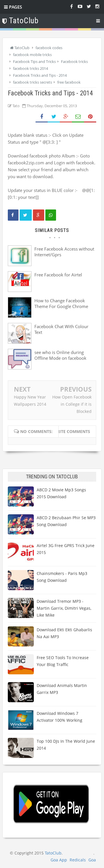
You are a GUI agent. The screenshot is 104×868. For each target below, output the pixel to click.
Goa (92, 860)
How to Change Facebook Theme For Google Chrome (61, 303)
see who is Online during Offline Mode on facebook (60, 355)
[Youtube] (80, 6)
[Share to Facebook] (42, 116)
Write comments (71, 431)
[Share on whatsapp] (50, 215)
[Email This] (78, 116)
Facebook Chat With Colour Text (61, 329)
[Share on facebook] (13, 215)
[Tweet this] (26, 215)
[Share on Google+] (66, 116)
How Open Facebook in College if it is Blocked (72, 404)
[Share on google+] (38, 215)
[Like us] (71, 6)
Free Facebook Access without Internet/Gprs (64, 251)
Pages (15, 7)
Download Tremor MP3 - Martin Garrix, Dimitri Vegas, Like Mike (64, 608)
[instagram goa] (97, 6)
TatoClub (53, 853)
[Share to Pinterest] (90, 116)
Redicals (78, 860)
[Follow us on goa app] (88, 6)
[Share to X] (54, 116)
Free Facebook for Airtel (58, 275)
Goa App (59, 860)
